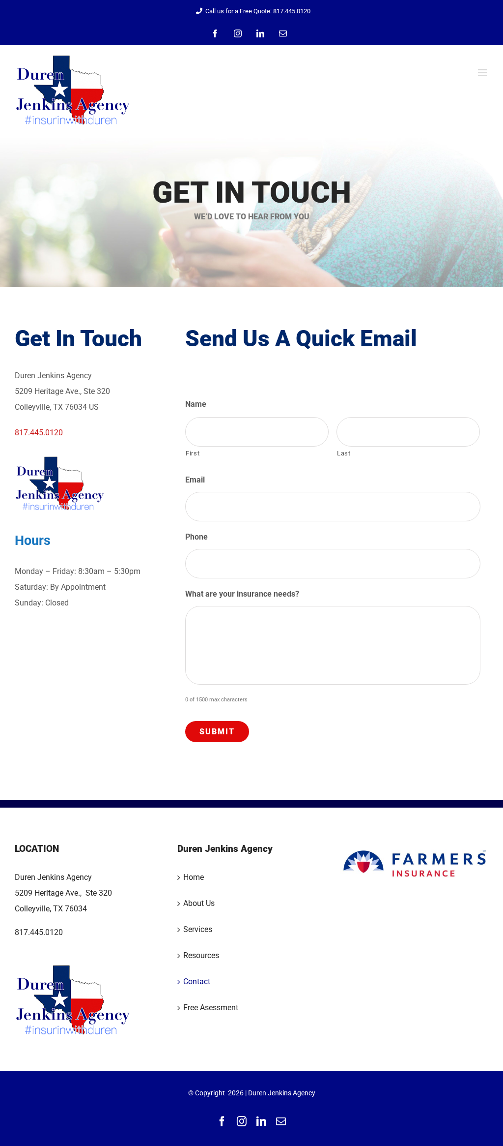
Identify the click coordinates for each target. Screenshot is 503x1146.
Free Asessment (210, 1007)
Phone (196, 537)
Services (197, 929)
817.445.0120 (39, 432)
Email (198, 479)
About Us (199, 903)
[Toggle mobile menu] (483, 72)
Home (193, 877)
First (192, 453)
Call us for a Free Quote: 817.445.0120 (257, 11)
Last (344, 453)
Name (195, 404)
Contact (196, 981)
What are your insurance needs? (242, 594)
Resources (201, 955)
